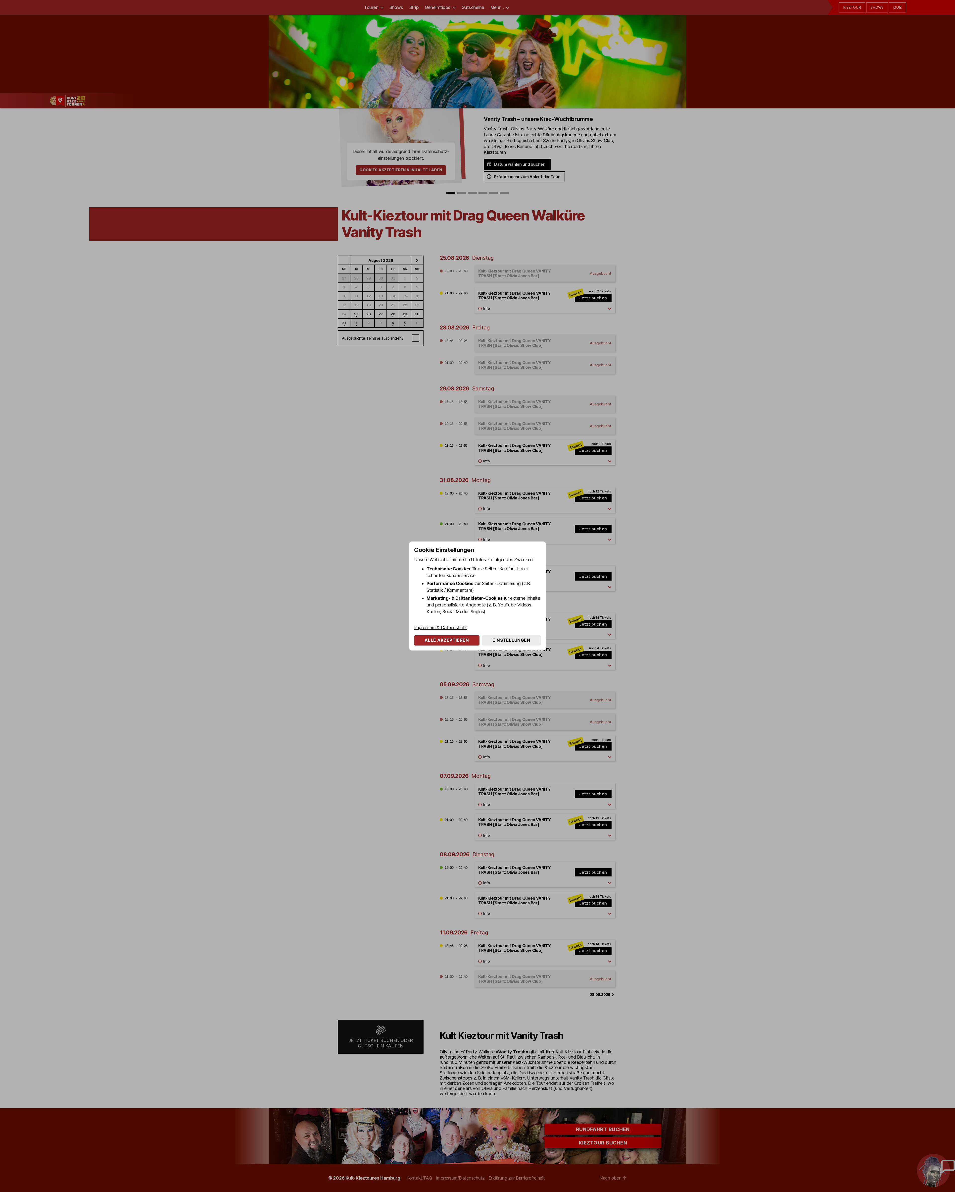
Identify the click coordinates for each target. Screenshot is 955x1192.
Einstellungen (511, 640)
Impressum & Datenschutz (440, 627)
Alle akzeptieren (447, 640)
